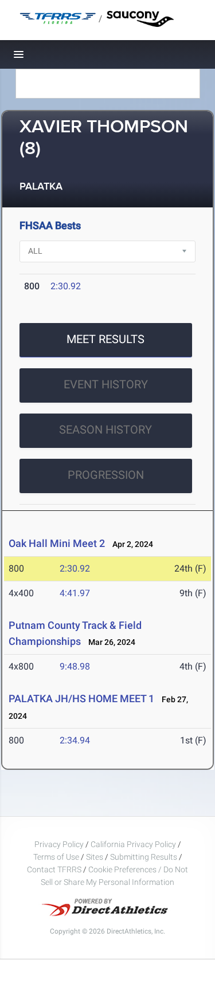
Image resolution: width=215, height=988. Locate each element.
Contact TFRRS (55, 869)
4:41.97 (75, 593)
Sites (94, 856)
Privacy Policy (59, 844)
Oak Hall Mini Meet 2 (57, 543)
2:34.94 (75, 740)
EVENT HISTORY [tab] (106, 384)
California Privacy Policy (133, 844)
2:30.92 (65, 286)
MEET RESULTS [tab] (105, 339)
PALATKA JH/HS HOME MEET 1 (81, 698)
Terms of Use (56, 856)
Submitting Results (143, 856)
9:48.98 (75, 666)
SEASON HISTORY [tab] (105, 429)
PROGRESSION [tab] (106, 475)
